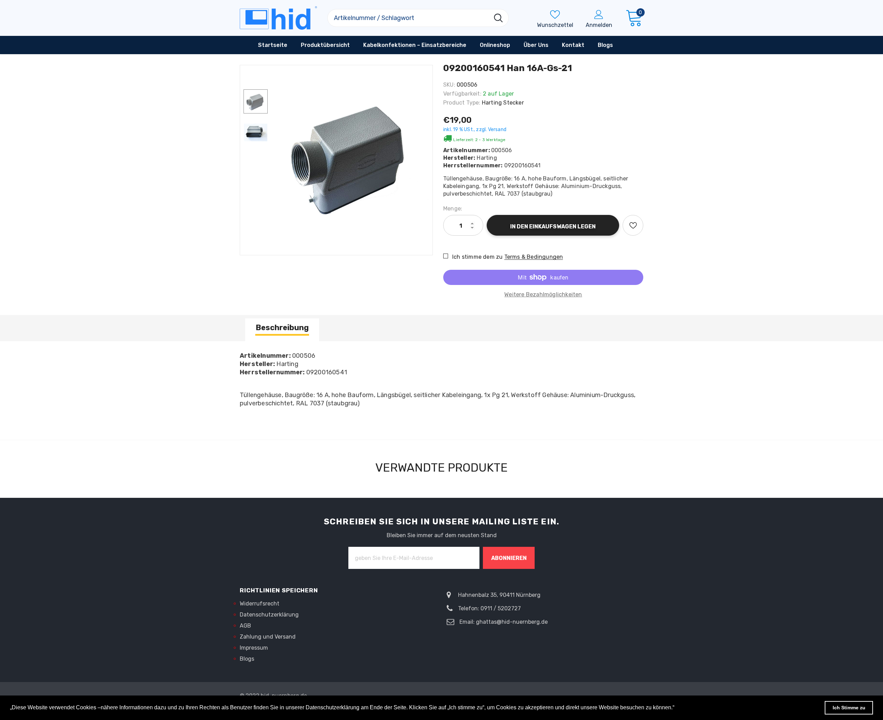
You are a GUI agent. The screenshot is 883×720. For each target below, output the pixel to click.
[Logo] (278, 18)
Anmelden (599, 25)
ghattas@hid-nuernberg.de (512, 622)
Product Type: (461, 102)
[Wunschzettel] (633, 225)
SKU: (449, 84)
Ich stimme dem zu (477, 257)
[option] (352, 157)
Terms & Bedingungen (533, 257)
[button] (677, 708)
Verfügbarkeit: (462, 93)
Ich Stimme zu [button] (849, 707)
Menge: (452, 208)
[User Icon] (599, 14)
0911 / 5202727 (500, 608)
